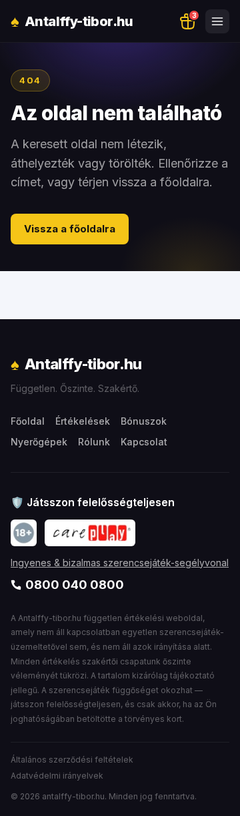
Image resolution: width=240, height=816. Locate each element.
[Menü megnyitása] (217, 21)
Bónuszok (144, 421)
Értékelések (82, 421)
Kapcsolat (144, 441)
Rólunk (94, 441)
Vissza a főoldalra (69, 228)
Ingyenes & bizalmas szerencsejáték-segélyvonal (120, 562)
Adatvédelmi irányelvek (57, 776)
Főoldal (28, 421)
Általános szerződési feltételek (72, 760)
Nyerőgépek (39, 441)
